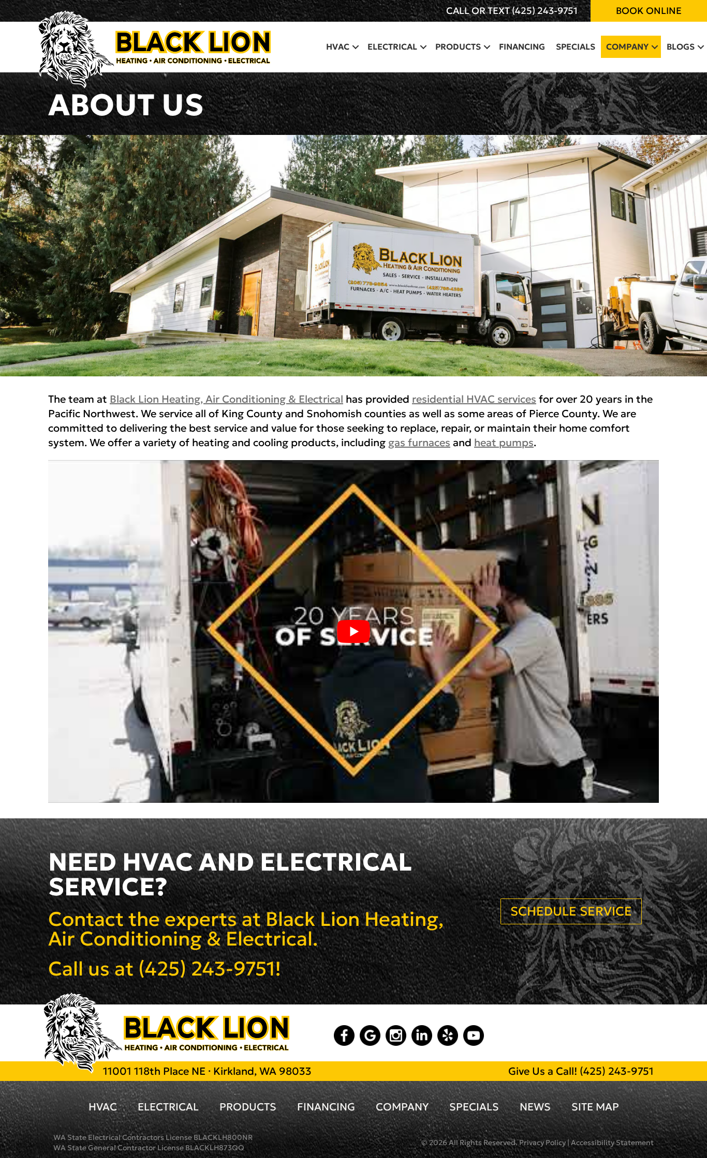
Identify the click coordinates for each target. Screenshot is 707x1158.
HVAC (337, 46)
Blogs (681, 46)
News (535, 1107)
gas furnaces (419, 442)
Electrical (392, 46)
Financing (522, 46)
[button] (355, 46)
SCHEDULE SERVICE (571, 911)
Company (627, 46)
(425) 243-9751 (545, 11)
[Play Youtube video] (353, 631)
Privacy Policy (542, 1142)
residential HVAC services (474, 399)
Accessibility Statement (612, 1142)
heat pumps (504, 442)
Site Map (595, 1107)
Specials (575, 46)
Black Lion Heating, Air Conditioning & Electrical (226, 399)
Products (458, 46)
